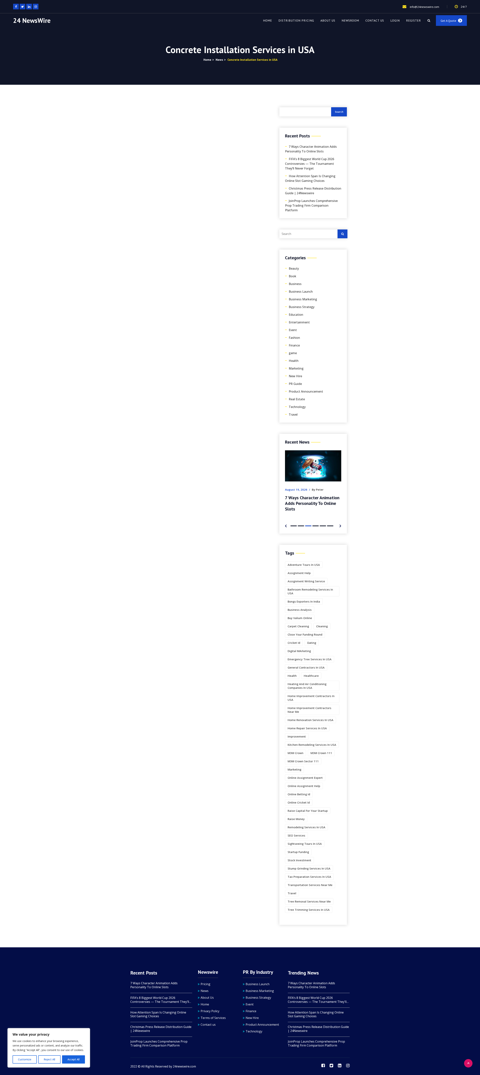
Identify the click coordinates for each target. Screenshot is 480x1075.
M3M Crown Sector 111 (303, 761)
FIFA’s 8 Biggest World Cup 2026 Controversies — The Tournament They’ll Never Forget (309, 163)
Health (293, 361)
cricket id (294, 643)
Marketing (296, 368)
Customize (24, 1059)
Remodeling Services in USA (306, 827)
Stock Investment (299, 860)
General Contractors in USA (306, 667)
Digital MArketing (299, 651)
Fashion (294, 338)
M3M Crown (295, 753)
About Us (327, 20)
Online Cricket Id (299, 802)
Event (293, 330)
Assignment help (299, 573)
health (292, 676)
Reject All (49, 1059)
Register (413, 20)
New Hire (295, 376)
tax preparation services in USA (309, 877)
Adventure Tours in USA (304, 565)
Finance (294, 345)
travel (292, 893)
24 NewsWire (32, 20)
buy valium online (300, 618)
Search (339, 111)
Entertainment (299, 322)
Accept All (74, 1059)
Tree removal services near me (309, 901)
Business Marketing (303, 299)
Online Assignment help (304, 786)
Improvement (297, 736)
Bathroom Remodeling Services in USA (310, 591)
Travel (293, 414)
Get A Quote (448, 20)
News (204, 990)
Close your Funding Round (305, 634)
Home (267, 20)
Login (395, 20)
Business (295, 284)
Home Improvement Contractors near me (309, 710)
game (293, 353)
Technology (297, 407)
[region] (49, 1048)
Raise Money (296, 819)
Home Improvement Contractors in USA (311, 698)
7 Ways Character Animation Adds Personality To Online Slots (311, 149)
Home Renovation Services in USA (310, 720)
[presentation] (286, 525)
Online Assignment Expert (305, 778)
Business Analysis (300, 610)
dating (311, 643)
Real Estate (297, 399)
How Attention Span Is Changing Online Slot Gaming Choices (310, 178)
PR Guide (295, 384)
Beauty (294, 268)
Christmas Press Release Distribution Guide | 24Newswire (313, 190)
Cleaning (322, 626)
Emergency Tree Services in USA (310, 659)
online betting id (299, 794)
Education (296, 315)
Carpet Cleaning (298, 626)
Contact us (374, 20)
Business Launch (301, 291)
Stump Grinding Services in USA (309, 868)
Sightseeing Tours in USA (305, 844)
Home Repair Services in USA (307, 728)
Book (292, 276)
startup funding (298, 852)
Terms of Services (213, 1017)
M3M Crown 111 (321, 753)
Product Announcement (306, 391)
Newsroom (350, 20)
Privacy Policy (210, 1011)
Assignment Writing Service (306, 581)
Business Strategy (301, 307)
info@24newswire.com (424, 6)
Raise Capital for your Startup (308, 811)
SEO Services (296, 835)
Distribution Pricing (296, 20)
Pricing (205, 984)
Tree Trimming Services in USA (309, 910)
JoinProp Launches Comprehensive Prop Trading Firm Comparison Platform (311, 205)
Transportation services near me (310, 885)
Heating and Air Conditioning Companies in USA (307, 686)
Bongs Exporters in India (304, 601)
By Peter (312, 489)
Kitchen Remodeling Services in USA (312, 745)
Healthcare (311, 676)
